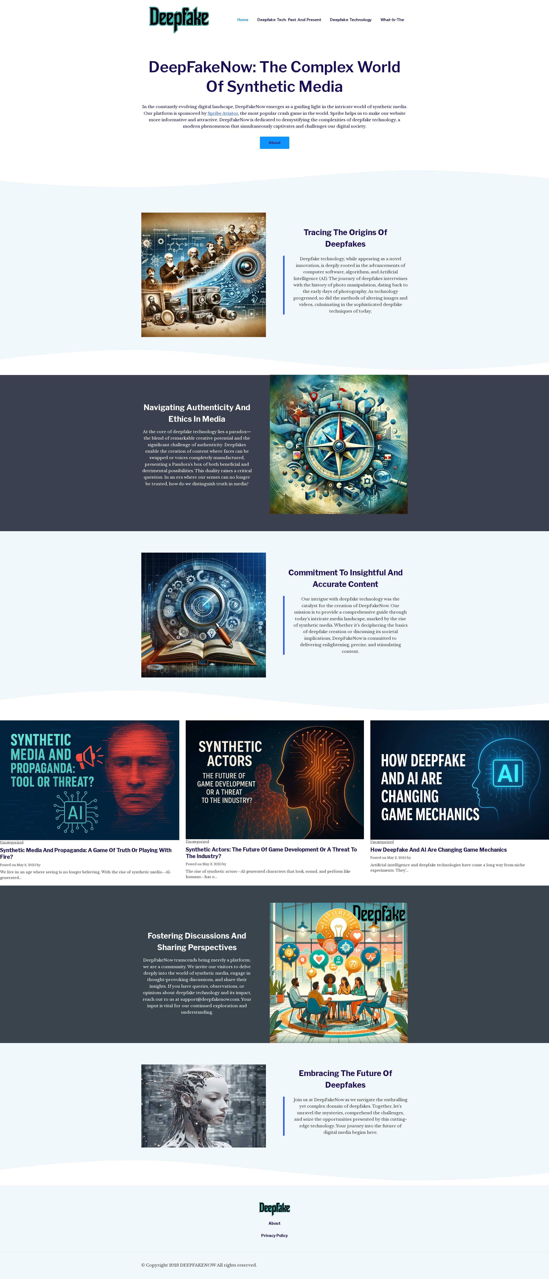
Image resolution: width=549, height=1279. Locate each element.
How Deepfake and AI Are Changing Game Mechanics (438, 850)
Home (242, 20)
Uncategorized (11, 842)
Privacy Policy (274, 1235)
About (274, 1223)
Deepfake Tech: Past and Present (289, 20)
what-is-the (392, 20)
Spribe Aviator (223, 113)
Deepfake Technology (351, 20)
